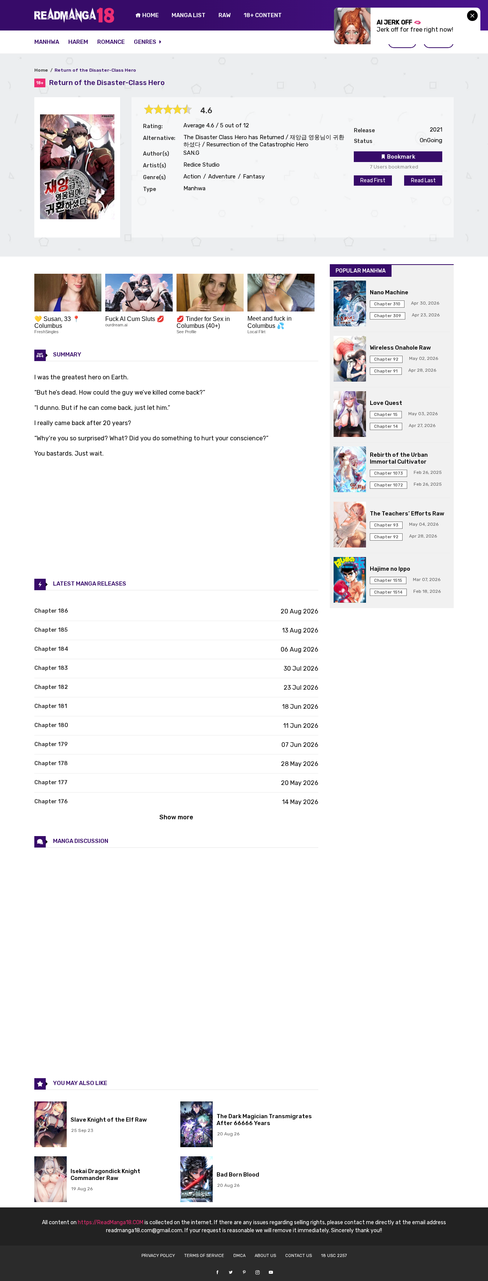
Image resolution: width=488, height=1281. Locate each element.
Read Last (423, 180)
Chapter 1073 (388, 473)
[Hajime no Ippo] (350, 580)
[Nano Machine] (350, 304)
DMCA (239, 1255)
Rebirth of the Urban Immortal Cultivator (399, 458)
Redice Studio (201, 164)
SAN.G (191, 152)
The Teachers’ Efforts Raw (407, 513)
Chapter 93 (386, 525)
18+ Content (263, 15)
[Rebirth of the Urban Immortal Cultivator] (350, 470)
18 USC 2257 (334, 1255)
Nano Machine (389, 292)
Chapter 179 (50, 744)
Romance (111, 42)
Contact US (298, 1255)
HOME (150, 15)
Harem (78, 42)
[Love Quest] (350, 414)
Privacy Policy (158, 1255)
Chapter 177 (50, 782)
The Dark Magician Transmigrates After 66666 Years (264, 1120)
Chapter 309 (387, 315)
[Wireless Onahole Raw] (350, 359)
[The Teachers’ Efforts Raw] (350, 525)
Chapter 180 (51, 725)
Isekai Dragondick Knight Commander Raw (105, 1174)
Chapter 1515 (388, 580)
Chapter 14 (386, 426)
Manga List (188, 15)
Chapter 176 (50, 801)
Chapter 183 (51, 668)
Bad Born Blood (238, 1174)
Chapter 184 (51, 649)
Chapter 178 (51, 763)
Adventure (221, 176)
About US (265, 1255)
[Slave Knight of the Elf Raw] (50, 1125)
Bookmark (400, 156)
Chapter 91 (386, 371)
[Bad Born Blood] (196, 1180)
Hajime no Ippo (390, 568)
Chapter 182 (51, 687)
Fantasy (253, 176)
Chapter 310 (387, 304)
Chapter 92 (386, 359)
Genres (145, 42)
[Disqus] (176, 962)
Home (41, 70)
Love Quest (386, 403)
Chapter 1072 (388, 485)
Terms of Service (204, 1255)
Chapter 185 (50, 630)
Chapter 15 (386, 414)
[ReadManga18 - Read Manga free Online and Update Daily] (74, 20)
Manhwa (46, 42)
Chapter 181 (50, 706)
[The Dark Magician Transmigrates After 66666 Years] (196, 1125)
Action (192, 176)
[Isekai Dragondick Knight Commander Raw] (50, 1180)
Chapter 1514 (388, 592)
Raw (224, 15)
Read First (372, 180)
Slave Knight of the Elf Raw (109, 1119)
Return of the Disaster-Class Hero (95, 70)
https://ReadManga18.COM (110, 1222)
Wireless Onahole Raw (400, 347)
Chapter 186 (51, 611)
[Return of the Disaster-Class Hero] (77, 217)
